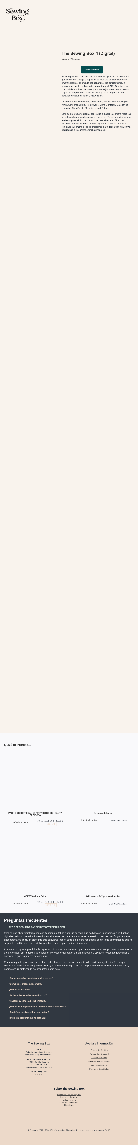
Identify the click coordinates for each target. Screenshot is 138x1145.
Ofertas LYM (37, 784)
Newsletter (69, 1105)
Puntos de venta (69, 1100)
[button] (69, 927)
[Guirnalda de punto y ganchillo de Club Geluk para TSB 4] (29, 386)
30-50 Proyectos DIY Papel (20, 784)
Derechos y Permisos (69, 1097)
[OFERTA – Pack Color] (35, 863)
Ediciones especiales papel (114, 781)
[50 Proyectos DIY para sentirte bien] (103, 863)
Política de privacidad (99, 1054)
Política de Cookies (99, 1050)
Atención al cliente (99, 1065)
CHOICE (39, 1074)
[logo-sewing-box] (17, 7)
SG (109, 1130)
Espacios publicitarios (69, 1102)
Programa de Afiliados (99, 1069)
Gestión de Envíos (99, 1058)
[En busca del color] (103, 779)
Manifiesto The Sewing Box (69, 1095)
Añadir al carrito (92, 69)
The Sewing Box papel (52, 784)
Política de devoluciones (99, 1061)
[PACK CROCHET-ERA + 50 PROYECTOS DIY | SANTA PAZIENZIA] (35, 779)
